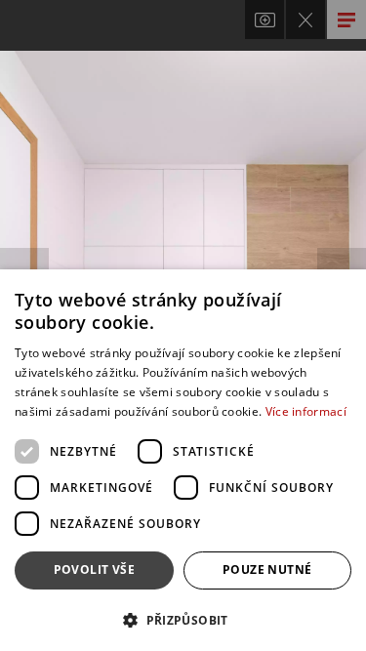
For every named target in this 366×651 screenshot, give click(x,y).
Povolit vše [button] (94, 569)
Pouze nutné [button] (267, 569)
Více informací (305, 411)
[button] (183, 619)
